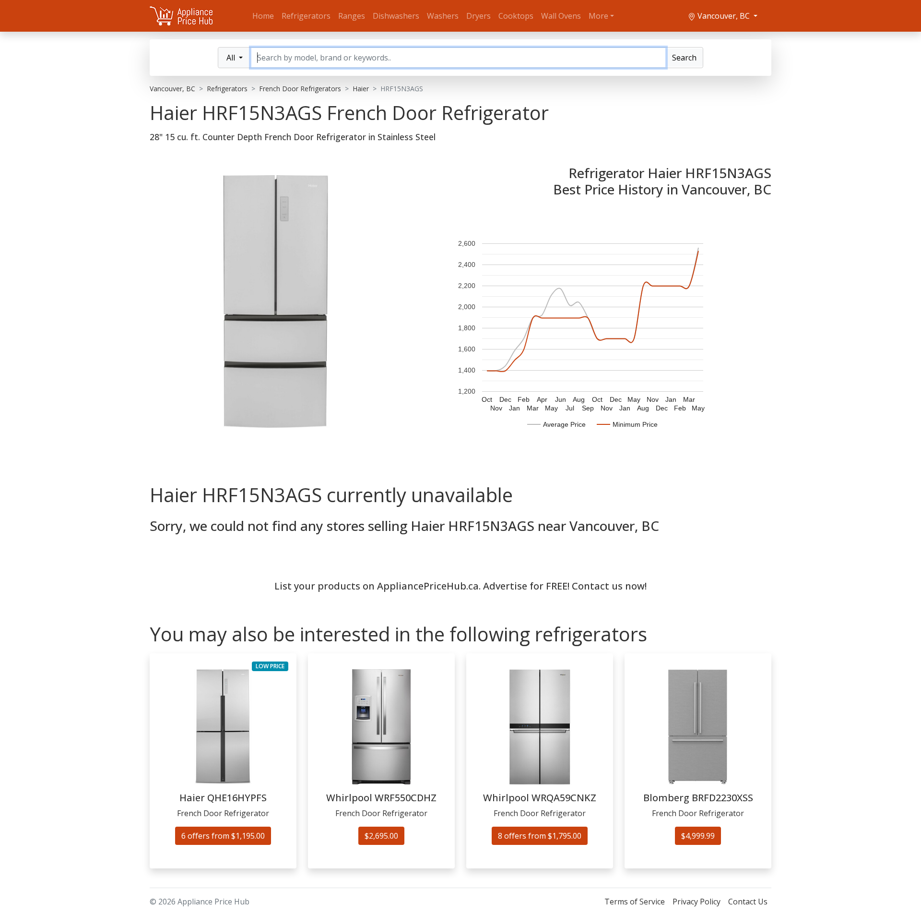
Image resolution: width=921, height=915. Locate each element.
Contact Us (748, 901)
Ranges (351, 16)
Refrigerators (306, 16)
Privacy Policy (696, 901)
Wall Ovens (561, 16)
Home (263, 16)
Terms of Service (634, 901)
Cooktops (515, 16)
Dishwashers (396, 16)
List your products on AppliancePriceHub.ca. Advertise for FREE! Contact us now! (460, 585)
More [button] (598, 16)
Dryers (478, 16)
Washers (443, 16)
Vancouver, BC (724, 16)
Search (684, 57)
